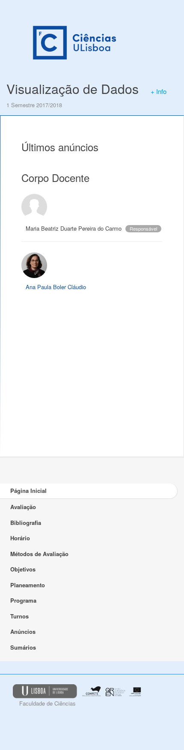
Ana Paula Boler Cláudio (56, 287)
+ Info (158, 91)
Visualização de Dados (72, 88)
